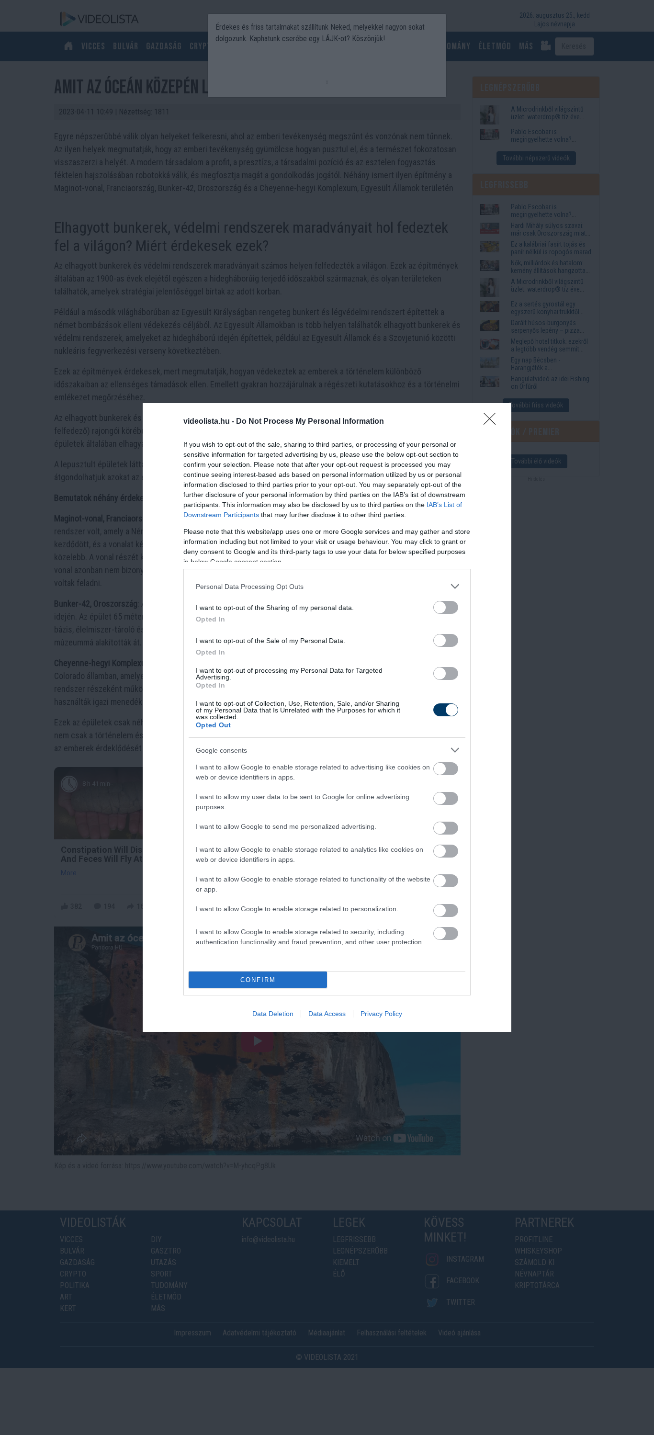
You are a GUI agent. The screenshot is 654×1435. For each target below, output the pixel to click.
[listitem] (327, 586)
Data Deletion (272, 1013)
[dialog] (327, 717)
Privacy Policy (381, 1013)
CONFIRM (258, 979)
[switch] (445, 607)
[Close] (493, 422)
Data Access (327, 1013)
